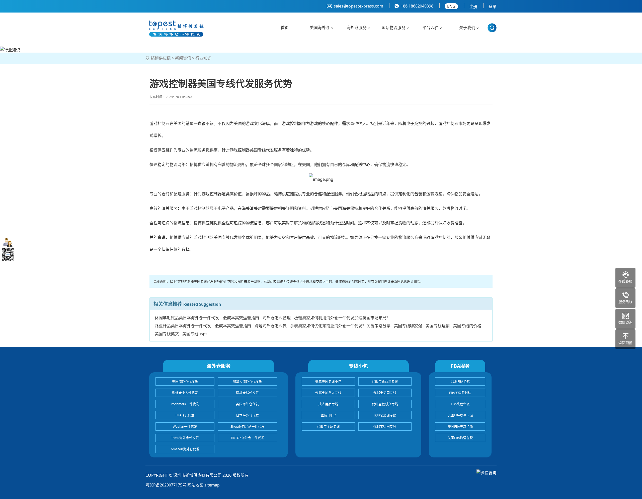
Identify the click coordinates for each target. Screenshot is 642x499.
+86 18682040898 (417, 6)
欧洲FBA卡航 (460, 381)
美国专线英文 (167, 334)
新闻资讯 (183, 58)
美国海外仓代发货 (185, 381)
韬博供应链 (161, 58)
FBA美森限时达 (460, 392)
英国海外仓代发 (247, 404)
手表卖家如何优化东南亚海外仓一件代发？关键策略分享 (340, 325)
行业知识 (203, 58)
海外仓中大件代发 (185, 392)
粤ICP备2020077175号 (165, 485)
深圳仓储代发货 (247, 392)
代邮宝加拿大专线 (328, 392)
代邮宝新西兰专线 (385, 381)
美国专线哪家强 (408, 325)
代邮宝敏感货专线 (385, 404)
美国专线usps (194, 334)
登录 (493, 6)
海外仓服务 (357, 27)
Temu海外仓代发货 (185, 437)
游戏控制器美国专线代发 (252, 150)
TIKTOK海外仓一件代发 (247, 437)
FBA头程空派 (460, 404)
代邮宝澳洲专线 (384, 415)
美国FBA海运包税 (460, 437)
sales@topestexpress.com (358, 6)
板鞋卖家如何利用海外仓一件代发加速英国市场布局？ (342, 317)
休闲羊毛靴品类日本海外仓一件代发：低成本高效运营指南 (207, 317)
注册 (473, 6)
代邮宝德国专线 (384, 426)
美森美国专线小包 (328, 381)
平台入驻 (430, 27)
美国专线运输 (438, 325)
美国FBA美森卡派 (460, 426)
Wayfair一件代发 (185, 426)
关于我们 (467, 27)
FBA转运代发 (185, 415)
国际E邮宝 (328, 415)
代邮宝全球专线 (328, 426)
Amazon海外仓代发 (185, 449)
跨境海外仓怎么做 (271, 325)
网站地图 (195, 485)
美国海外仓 (320, 27)
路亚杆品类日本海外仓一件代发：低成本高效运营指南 (203, 325)
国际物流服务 (393, 27)
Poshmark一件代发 (185, 404)
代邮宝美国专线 (384, 392)
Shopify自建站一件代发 (247, 426)
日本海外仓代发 (247, 415)
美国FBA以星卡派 (460, 415)
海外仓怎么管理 (277, 317)
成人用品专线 (328, 404)
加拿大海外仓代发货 (247, 381)
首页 (285, 27)
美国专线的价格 (467, 325)
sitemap (212, 485)
